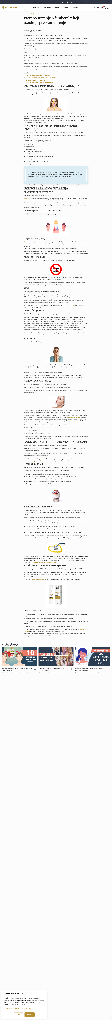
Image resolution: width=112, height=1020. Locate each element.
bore (73, 305)
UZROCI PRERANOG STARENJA (35, 80)
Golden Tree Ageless (37, 579)
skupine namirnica (38, 461)
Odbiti (18, 1014)
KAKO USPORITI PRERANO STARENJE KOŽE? (39, 83)
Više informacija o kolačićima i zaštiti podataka (17, 1008)
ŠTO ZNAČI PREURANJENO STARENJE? (38, 75)
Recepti (66, 7)
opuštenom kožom (74, 417)
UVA (25, 242)
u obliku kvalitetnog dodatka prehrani (44, 562)
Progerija (27, 199)
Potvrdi (29, 1014)
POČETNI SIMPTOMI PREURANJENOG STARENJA (41, 78)
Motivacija (31, 14)
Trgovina (37, 7)
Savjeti (57, 7)
